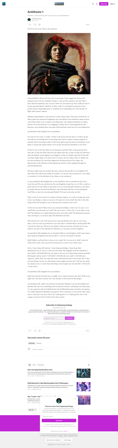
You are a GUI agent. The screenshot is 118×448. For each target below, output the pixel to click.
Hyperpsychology (37, 18)
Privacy (60, 436)
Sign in (112, 4)
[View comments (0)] (35, 24)
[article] (59, 374)
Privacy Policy (72, 426)
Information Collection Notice (58, 426)
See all (31, 410)
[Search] (93, 4)
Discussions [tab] (41, 365)
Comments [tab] (32, 343)
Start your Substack (54, 440)
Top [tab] (30, 365)
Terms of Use (67, 424)
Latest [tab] (34, 365)
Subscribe (104, 4)
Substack (50, 444)
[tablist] (35, 343)
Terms (65, 436)
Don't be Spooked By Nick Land (40, 370)
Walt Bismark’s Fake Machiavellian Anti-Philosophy (48, 383)
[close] (75, 398)
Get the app (67, 440)
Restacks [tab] (38, 343)
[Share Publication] (96, 4)
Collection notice (73, 436)
